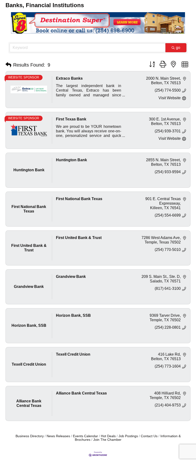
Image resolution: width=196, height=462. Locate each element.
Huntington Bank (71, 160)
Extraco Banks (69, 78)
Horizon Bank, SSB (73, 315)
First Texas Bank (71, 119)
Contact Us (149, 436)
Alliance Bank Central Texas (81, 393)
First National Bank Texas (79, 199)
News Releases (58, 436)
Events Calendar (85, 436)
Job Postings (128, 436)
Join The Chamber (107, 439)
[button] (8, 65)
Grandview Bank (71, 277)
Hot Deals (108, 436)
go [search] (178, 48)
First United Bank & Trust (79, 238)
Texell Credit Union (73, 354)
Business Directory (30, 436)
